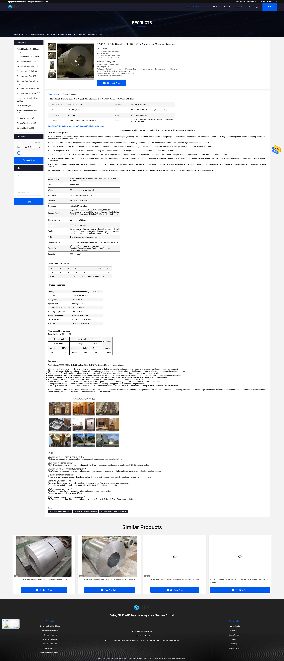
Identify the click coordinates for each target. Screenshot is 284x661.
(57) (27, 66)
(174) (28, 50)
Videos (206, 7)
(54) (27, 61)
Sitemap (234, 644)
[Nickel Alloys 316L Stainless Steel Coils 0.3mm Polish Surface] (109, 556)
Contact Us (239, 7)
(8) (25, 118)
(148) (28, 57)
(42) (26, 123)
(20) (25, 128)
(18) (28, 93)
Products (196, 7)
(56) (28, 99)
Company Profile (234, 626)
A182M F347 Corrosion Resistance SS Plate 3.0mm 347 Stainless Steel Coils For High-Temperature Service (240, 580)
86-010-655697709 (270, 1)
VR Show (216, 7)
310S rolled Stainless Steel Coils (85, 511)
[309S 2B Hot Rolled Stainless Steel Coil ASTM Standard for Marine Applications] (75, 61)
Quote (270, 7)
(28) (28, 88)
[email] (18, 153)
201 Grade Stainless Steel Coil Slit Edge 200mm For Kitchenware (44, 579)
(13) (27, 112)
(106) (27, 71)
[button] (51, 76)
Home (187, 7)
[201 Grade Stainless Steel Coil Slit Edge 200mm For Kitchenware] (44, 556)
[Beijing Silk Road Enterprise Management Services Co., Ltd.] (14, 7)
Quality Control (234, 635)
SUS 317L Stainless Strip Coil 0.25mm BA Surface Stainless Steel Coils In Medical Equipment (173, 580)
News (234, 639)
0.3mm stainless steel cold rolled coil (114, 511)
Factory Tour (234, 630)
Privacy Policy (234, 648)
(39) (24, 106)
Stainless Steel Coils (37, 34)
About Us (227, 7)
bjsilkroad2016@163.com (247, 1)
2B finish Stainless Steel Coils (59, 511)
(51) (26, 76)
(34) (27, 82)
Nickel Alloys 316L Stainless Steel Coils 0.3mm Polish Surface (109, 579)
